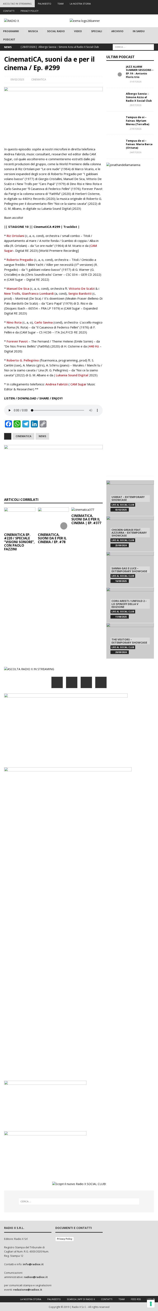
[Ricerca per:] (133, 47)
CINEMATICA (38, 79)
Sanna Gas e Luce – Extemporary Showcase (129, 569)
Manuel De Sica (18, 288)
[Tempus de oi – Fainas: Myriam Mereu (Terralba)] (114, 121)
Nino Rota (14, 322)
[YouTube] (101, 682)
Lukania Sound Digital (72, 375)
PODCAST (9, 39)
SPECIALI (96, 31)
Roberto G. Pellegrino (23, 360)
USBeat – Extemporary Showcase (128, 498)
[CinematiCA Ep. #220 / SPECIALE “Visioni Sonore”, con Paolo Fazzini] (19, 519)
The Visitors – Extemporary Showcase (129, 641)
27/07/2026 (135, 128)
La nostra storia (30, 1299)
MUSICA (33, 31)
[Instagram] (138, 3)
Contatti (106, 1299)
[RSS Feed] (154, 3)
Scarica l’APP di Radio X (81, 1299)
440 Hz (94, 346)
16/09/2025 (121, 581)
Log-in (151, 1299)
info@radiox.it (33, 1264)
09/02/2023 (17, 79)
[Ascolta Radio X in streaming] (29, 669)
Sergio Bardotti (80, 293)
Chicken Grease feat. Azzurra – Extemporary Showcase (129, 533)
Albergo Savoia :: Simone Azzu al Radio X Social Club (139, 97)
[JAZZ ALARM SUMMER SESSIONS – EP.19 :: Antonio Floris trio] (114, 71)
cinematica (23, 436)
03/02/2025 (121, 509)
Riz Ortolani (15, 236)
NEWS (42, 436)
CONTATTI (8, 10)
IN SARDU (139, 31)
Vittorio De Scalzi (82, 288)
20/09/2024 (121, 652)
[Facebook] (122, 3)
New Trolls (12, 293)
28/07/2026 (135, 105)
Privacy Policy (64, 1238)
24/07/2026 (135, 152)
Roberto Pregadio (20, 260)
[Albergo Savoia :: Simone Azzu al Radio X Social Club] (114, 98)
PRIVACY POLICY (29, 10)
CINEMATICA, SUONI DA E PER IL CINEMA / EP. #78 (52, 538)
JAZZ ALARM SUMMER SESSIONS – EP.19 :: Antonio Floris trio (139, 72)
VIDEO (78, 31)
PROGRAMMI (11, 31)
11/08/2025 (121, 616)
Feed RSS (136, 1299)
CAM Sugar (78, 384)
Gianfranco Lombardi (38, 293)
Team (121, 1299)
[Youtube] (146, 3)
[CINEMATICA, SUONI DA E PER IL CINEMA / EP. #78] (53, 519)
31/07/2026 (135, 81)
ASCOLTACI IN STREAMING (17, 3)
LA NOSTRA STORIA (80, 3)
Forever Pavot (17, 341)
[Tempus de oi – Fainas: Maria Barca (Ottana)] (114, 145)
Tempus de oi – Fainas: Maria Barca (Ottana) (139, 144)
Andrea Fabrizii (56, 384)
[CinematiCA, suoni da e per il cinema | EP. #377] (87, 509)
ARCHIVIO (117, 31)
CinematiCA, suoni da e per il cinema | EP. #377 (86, 519)
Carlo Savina (43, 322)
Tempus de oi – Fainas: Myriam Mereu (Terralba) (137, 120)
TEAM (60, 3)
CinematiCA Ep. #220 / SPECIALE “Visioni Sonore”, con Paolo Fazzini (19, 541)
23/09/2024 (121, 545)
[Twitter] (130, 3)
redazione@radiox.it (27, 1289)
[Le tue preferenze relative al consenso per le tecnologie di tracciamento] (151, 1304)
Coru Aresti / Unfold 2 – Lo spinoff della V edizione (129, 604)
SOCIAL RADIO (56, 31)
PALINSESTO (44, 3)
